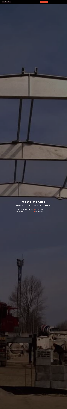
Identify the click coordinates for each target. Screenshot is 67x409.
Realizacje (58, 1)
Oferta (53, 1)
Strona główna (44, 1)
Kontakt (63, 1)
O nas (49, 1)
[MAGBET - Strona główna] (6, 2)
